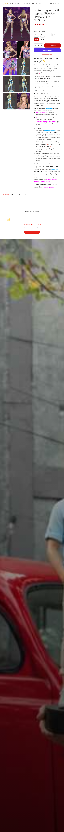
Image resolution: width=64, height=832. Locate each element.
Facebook (48, 179)
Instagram (54, 179)
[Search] (56, 3)
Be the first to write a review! (32, 232)
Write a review (23, 195)
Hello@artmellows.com (48, 188)
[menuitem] (40, 3)
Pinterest (42, 181)
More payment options (47, 54)
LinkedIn (36, 181)
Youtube (47, 181)
